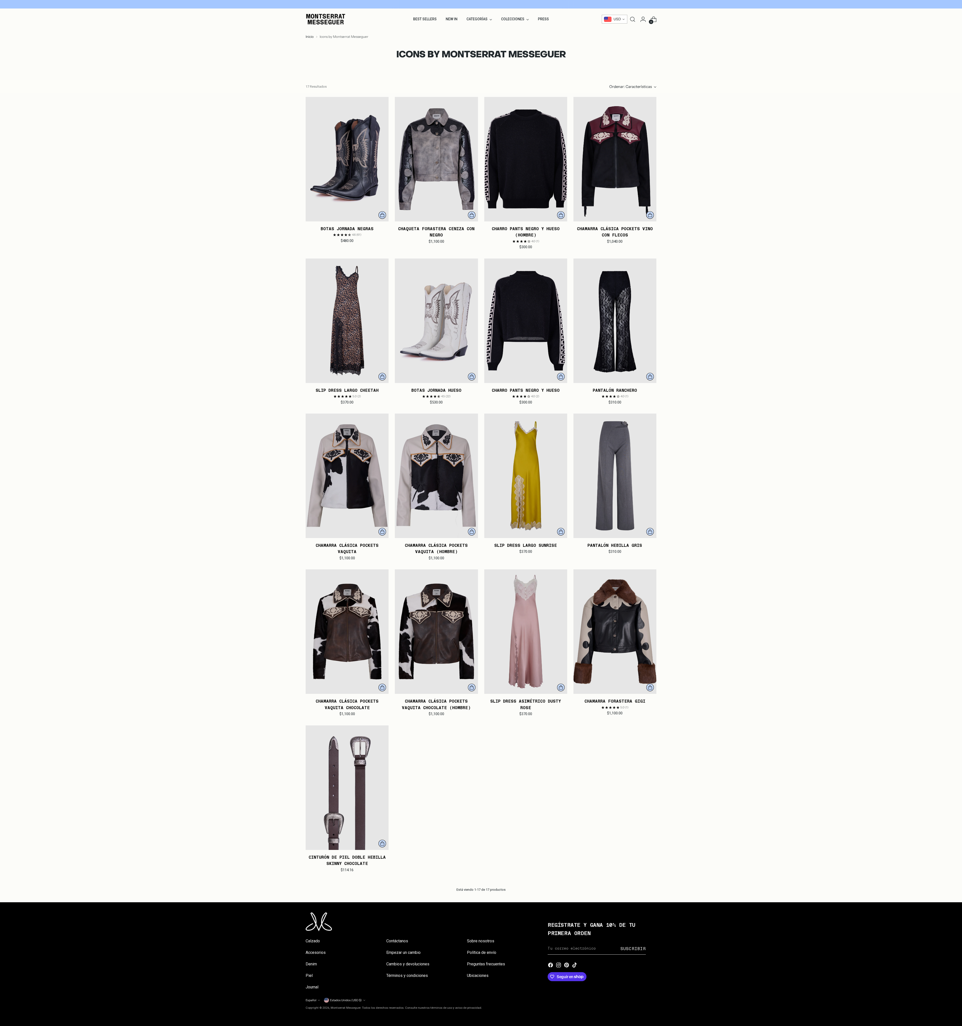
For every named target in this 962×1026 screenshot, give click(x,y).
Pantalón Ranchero (615, 390)
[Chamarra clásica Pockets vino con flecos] (614, 159)
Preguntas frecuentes (486, 964)
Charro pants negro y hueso (526, 390)
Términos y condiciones (407, 975)
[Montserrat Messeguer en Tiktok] (575, 965)
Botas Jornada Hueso (436, 390)
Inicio (310, 37)
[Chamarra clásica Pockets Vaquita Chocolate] (347, 631)
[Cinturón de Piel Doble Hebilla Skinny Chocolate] (347, 787)
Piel (309, 975)
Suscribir (633, 948)
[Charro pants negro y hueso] (525, 321)
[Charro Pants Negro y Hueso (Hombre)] (525, 159)
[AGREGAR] (382, 215)
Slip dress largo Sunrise (525, 545)
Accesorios (316, 952)
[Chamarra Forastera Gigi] (614, 631)
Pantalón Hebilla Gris (614, 545)
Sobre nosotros (480, 941)
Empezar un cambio (403, 952)
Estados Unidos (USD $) (346, 1000)
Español (311, 1000)
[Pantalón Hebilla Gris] (614, 476)
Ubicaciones (478, 975)
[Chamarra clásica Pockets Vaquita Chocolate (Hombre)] (436, 631)
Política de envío (481, 952)
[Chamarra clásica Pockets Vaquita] (347, 476)
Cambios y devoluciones (407, 964)
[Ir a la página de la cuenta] (643, 19)
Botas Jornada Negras (347, 228)
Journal (312, 987)
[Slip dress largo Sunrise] (525, 476)
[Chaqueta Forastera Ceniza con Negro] (436, 159)
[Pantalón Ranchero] (614, 321)
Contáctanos (397, 941)
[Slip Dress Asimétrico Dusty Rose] (525, 631)
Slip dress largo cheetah (347, 390)
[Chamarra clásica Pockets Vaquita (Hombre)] (436, 476)
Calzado (313, 941)
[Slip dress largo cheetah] (347, 321)
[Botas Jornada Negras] (347, 159)
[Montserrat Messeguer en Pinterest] (567, 965)
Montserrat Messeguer (345, 1007)
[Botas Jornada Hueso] (436, 321)
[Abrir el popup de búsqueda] (633, 19)
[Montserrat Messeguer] (326, 19)
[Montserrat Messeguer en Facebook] (551, 965)
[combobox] (614, 19)
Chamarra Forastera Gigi (614, 700)
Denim (311, 964)
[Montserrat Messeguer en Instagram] (559, 965)
